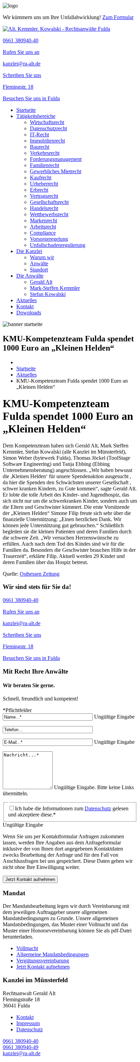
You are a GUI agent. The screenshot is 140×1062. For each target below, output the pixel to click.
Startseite (26, 110)
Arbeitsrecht (43, 227)
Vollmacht (27, 948)
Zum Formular (118, 17)
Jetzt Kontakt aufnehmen (30, 879)
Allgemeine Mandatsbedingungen (52, 954)
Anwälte (39, 263)
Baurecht (39, 147)
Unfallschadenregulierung (57, 245)
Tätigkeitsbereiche (35, 116)
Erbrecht (39, 190)
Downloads (28, 312)
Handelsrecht (44, 208)
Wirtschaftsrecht (47, 122)
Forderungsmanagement (56, 159)
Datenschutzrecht (48, 128)
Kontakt (25, 306)
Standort (39, 269)
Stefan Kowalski (48, 294)
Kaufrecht (40, 177)
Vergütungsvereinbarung (42, 960)
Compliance (43, 233)
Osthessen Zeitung (39, 574)
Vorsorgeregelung (49, 239)
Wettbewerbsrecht (49, 214)
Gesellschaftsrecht (49, 202)
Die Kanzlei (29, 251)
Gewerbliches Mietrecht (55, 171)
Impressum (28, 1023)
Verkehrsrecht (44, 153)
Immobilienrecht (47, 141)
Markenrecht (43, 220)
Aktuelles (26, 300)
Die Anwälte (29, 276)
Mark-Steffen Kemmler (55, 288)
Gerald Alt (41, 282)
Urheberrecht (44, 184)
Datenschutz (98, 808)
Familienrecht (44, 165)
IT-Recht (39, 134)
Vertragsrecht (44, 196)
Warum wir (42, 257)
